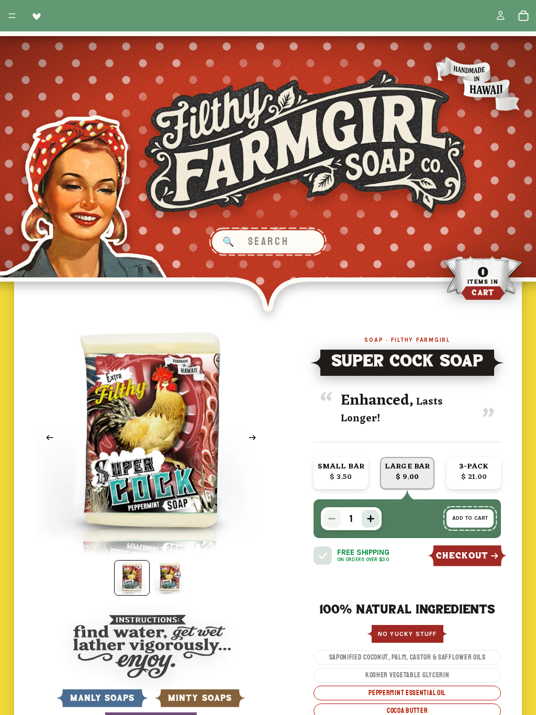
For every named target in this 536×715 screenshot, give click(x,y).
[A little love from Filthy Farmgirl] (34, 16)
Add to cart (470, 518)
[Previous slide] (46, 439)
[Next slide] (255, 439)
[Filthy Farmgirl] (305, 141)
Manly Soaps (102, 698)
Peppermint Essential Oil (407, 692)
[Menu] (12, 16)
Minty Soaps (200, 698)
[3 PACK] (473, 473)
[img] (323, 555)
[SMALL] (341, 473)
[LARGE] (407, 473)
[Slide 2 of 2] (169, 578)
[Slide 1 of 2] (132, 578)
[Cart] (523, 15)
